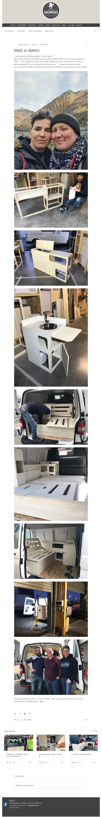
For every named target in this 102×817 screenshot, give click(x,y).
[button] (95, 31)
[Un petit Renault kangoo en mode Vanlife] (18, 743)
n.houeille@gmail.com (33, 805)
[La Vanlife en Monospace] (83, 743)
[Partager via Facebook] (15, 714)
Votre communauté (35, 31)
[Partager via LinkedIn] (25, 714)
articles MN (21, 31)
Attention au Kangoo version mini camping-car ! (18, 755)
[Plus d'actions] (86, 44)
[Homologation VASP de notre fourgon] (51, 743)
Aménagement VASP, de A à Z (50, 755)
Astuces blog (49, 31)
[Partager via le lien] (30, 714)
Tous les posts (9, 31)
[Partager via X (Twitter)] (20, 714)
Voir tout (95, 731)
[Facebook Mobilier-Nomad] (5, 804)
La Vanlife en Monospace (81, 754)
